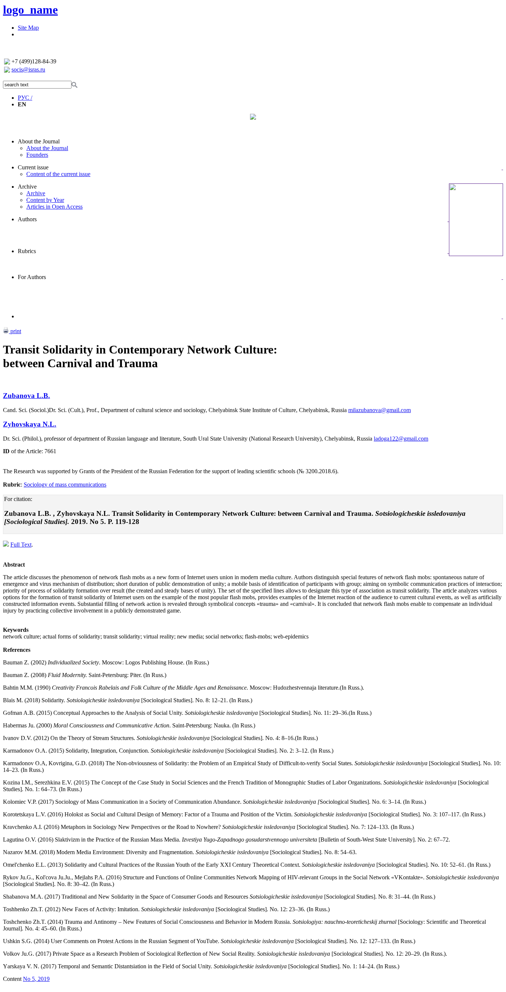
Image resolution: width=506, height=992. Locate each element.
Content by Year (45, 200)
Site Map (28, 27)
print (15, 331)
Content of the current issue (58, 174)
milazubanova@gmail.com (379, 410)
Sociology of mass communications (65, 484)
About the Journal (39, 141)
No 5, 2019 (36, 979)
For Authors (32, 277)
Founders (37, 155)
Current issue (33, 167)
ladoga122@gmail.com (401, 438)
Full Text (20, 544)
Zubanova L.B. (26, 395)
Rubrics (27, 251)
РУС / (25, 97)
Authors (27, 219)
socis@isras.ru (28, 69)
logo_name (30, 9)
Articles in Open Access (54, 206)
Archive (27, 186)
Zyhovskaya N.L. (29, 424)
